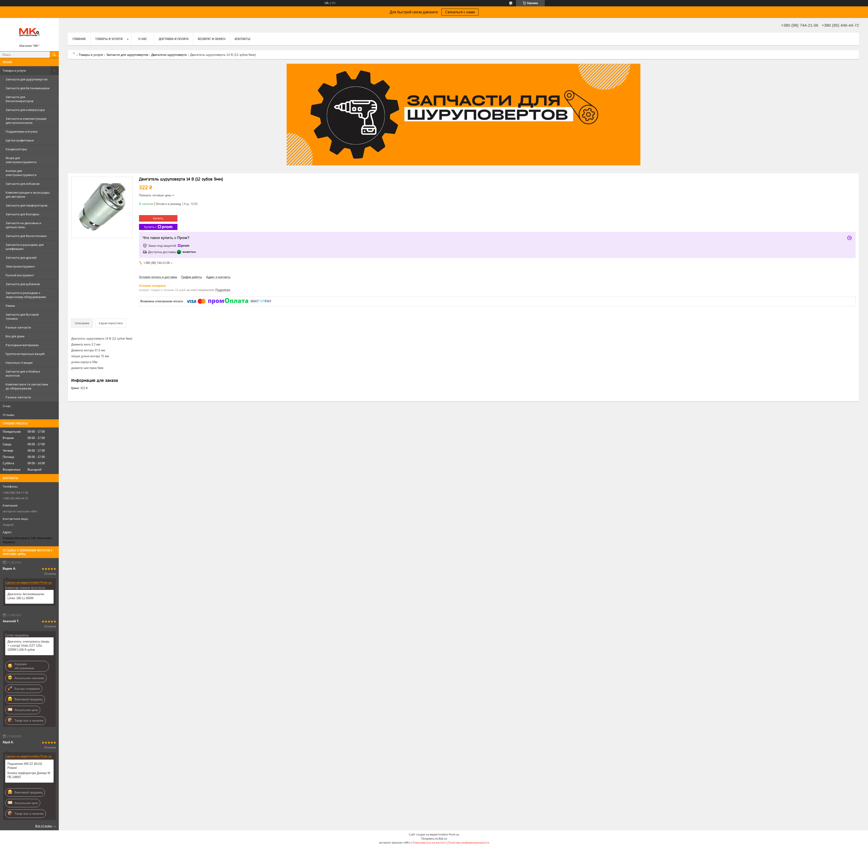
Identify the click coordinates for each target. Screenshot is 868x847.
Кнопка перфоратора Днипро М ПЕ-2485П (28, 775)
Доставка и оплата (174, 39)
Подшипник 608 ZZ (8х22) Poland (24, 766)
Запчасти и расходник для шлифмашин (25, 247)
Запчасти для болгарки (22, 214)
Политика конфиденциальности (468, 842)
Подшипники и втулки (22, 131)
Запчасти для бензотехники (26, 236)
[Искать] (54, 54)
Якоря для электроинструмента (21, 160)
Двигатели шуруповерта (169, 54)
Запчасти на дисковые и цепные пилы (23, 225)
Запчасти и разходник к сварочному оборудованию (26, 295)
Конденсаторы (16, 149)
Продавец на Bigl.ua (434, 838)
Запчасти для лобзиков (23, 184)
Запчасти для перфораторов (26, 205)
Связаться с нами (460, 12)
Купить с (150, 227)
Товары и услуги (14, 70)
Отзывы (8, 415)
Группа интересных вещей (25, 354)
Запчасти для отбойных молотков (23, 373)
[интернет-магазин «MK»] (29, 32)
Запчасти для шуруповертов (26, 79)
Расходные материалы (22, 345)
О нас (7, 406)
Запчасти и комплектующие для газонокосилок (26, 121)
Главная (79, 39)
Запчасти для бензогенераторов (19, 99)
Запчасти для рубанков (23, 284)
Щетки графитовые (20, 140)
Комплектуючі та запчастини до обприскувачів (27, 386)
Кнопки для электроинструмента (21, 173)
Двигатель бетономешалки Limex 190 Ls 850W (25, 596)
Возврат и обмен (211, 39)
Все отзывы (43, 826)
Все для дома (15, 336)
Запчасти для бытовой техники (22, 316)
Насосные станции (19, 363)
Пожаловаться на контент (429, 842)
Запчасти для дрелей (21, 258)
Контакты (242, 39)
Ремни (10, 306)
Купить (158, 218)
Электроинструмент (20, 266)
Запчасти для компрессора (25, 110)
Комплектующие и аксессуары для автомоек (28, 194)
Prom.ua (454, 834)
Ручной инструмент (20, 275)
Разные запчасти (18, 327)
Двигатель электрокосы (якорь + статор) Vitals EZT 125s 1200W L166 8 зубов (28, 645)
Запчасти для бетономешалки (28, 88)
